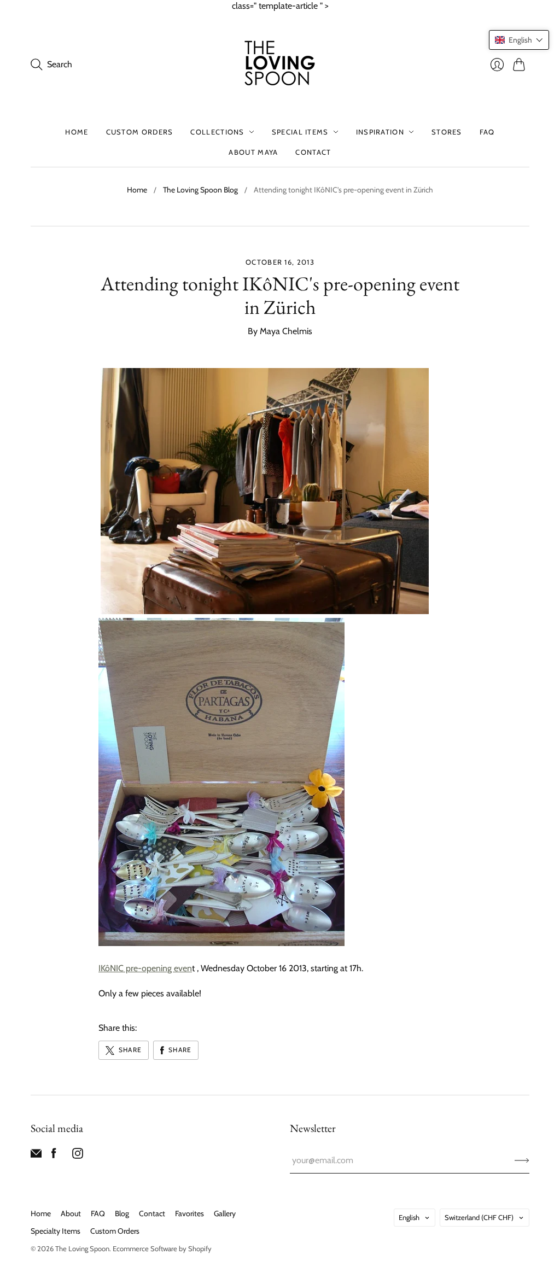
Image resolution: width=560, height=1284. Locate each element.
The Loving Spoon (82, 1248)
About (71, 1213)
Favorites (189, 1213)
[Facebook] (53, 1156)
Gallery (225, 1213)
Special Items (300, 131)
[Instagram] (77, 1156)
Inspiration (380, 131)
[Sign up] (522, 1160)
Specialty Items (55, 1231)
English (409, 1217)
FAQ (487, 131)
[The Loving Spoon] (280, 64)
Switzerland (479, 1217)
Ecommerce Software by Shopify (162, 1248)
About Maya (253, 152)
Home (76, 131)
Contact (313, 152)
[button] (519, 40)
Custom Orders (139, 131)
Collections (217, 131)
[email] (36, 1156)
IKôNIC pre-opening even (145, 968)
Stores (446, 131)
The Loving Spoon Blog (200, 190)
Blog (122, 1213)
